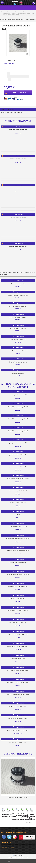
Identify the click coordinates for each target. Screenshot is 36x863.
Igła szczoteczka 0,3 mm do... (18, 455)
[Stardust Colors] (17, 2)
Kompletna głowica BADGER (18, 526)
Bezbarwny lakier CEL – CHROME (18, 217)
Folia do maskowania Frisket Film (18, 574)
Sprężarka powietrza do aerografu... (18, 730)
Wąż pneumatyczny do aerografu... (18, 670)
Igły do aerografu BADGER (18, 491)
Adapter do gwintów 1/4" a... (18, 598)
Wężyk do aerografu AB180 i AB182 (18, 479)
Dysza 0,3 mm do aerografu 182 (18, 431)
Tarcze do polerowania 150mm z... (18, 351)
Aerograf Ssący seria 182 (18, 339)
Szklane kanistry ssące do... (18, 562)
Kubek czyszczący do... (18, 284)
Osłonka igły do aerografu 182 (18, 797)
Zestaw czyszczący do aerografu (18, 634)
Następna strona (30, 19)
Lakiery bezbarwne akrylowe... (18, 295)
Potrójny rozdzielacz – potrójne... (18, 610)
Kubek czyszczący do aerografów (18, 694)
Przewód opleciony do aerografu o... (18, 550)
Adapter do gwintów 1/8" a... (18, 742)
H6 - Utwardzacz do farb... (18, 328)
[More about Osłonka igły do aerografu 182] (18, 776)
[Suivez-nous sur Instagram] (15, 837)
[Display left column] (9, 861)
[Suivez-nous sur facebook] (4, 837)
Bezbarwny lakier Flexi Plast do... (18, 246)
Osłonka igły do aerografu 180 (18, 395)
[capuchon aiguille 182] (18, 43)
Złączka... (18, 514)
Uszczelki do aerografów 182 (18, 317)
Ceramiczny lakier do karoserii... (18, 159)
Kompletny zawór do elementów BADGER (18, 538)
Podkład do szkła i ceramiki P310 (18, 129)
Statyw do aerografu (18, 658)
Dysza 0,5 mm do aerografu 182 (18, 419)
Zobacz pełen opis (9, 63)
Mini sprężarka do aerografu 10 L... (18, 646)
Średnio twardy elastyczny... (18, 362)
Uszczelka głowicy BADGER (18, 503)
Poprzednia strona (6, 19)
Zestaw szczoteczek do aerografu (18, 682)
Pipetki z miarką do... (18, 373)
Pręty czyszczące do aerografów (18, 586)
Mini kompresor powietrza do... (18, 718)
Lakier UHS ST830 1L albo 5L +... (18, 188)
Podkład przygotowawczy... (18, 306)
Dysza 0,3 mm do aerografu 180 (18, 407)
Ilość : (6, 70)
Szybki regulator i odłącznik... (18, 622)
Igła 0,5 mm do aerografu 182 (18, 443)
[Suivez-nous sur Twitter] (9, 837)
